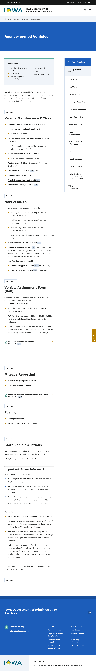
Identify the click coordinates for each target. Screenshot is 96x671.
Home (9, 19)
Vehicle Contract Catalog (24, 242)
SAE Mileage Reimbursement (20, 385)
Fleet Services (35, 19)
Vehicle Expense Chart (23, 180)
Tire (14, 163)
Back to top (9, 112)
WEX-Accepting (18, 423)
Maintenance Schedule (25, 129)
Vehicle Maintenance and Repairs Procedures (26, 124)
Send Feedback (39, 661)
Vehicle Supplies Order (19, 175)
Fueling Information (16, 418)
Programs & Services (85, 2)
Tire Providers (20, 170)
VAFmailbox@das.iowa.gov (17, 303)
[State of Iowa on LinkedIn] (90, 614)
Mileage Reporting (39, 68)
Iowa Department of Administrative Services (39, 10)
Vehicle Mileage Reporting (22, 380)
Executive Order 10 (77, 634)
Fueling (35, 71)
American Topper (24, 265)
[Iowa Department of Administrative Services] (13, 10)
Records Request (54, 630)
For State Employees (21, 19)
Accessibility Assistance (74, 641)
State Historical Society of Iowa (54, 647)
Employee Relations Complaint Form (55, 635)
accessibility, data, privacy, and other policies (67, 665)
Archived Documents (77, 646)
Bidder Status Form (77, 630)
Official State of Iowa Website (14, 2)
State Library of (54, 641)
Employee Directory (77, 626)
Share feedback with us (19, 631)
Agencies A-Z (71, 2)
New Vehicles (15, 73)
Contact (51, 626)
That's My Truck (23, 270)
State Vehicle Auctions (41, 74)
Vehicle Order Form (21, 247)
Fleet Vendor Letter (22, 184)
